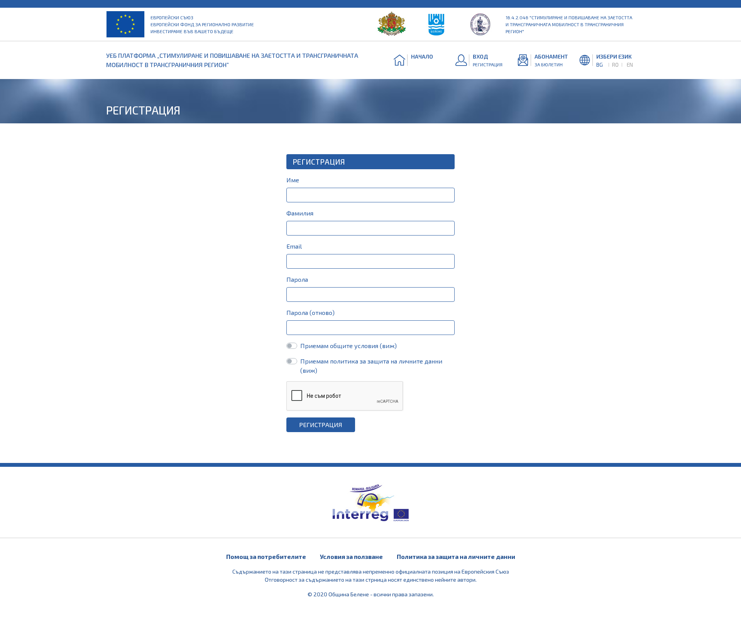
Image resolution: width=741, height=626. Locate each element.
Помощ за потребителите (266, 556)
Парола (297, 279)
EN (630, 64)
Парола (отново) (310, 312)
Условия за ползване (351, 556)
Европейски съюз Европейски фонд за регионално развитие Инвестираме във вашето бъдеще (202, 24)
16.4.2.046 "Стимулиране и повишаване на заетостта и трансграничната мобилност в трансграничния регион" (569, 24)
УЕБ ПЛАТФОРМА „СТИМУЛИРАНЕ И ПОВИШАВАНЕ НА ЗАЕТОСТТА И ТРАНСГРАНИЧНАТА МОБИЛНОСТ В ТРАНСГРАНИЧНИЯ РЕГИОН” (232, 60)
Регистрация (320, 424)
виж (388, 345)
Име (292, 179)
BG (599, 64)
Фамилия (299, 213)
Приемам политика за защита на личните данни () (371, 365)
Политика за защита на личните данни (456, 556)
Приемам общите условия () (348, 345)
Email (294, 246)
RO (615, 64)
